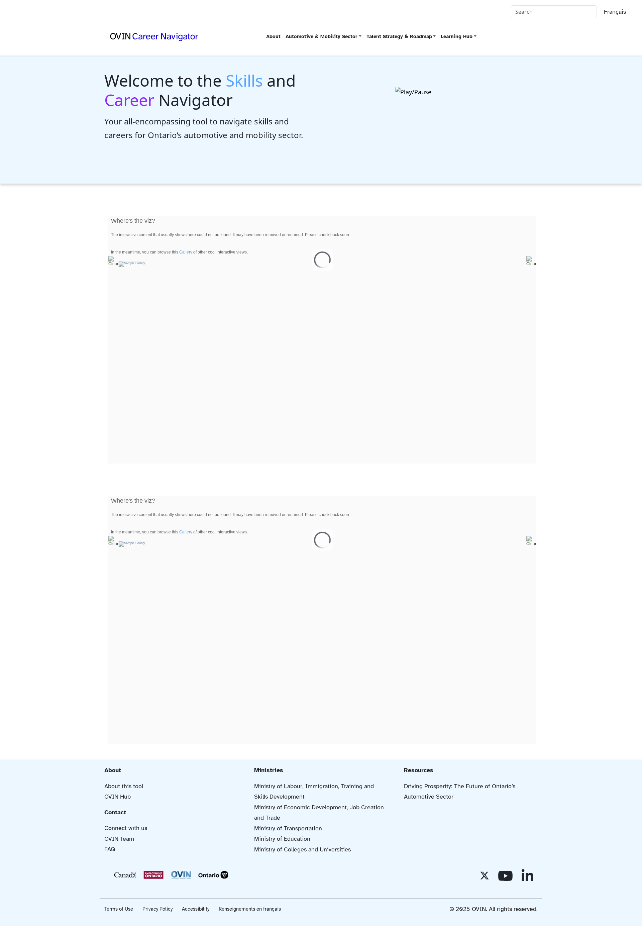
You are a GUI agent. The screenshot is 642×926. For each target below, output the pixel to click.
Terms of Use (118, 909)
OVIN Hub (117, 796)
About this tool (123, 786)
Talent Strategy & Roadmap (399, 36)
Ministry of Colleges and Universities (302, 849)
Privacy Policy (157, 909)
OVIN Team (119, 838)
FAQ (109, 849)
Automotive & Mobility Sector (321, 36)
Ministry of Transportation (288, 828)
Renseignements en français (250, 909)
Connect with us (125, 828)
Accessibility (195, 909)
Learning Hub (456, 36)
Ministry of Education (282, 838)
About (273, 36)
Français (615, 11)
